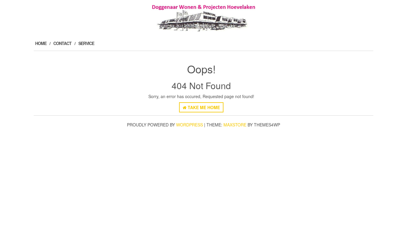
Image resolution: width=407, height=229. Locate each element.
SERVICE (86, 43)
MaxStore (234, 125)
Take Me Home (203, 107)
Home (40, 43)
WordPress (189, 125)
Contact (62, 43)
